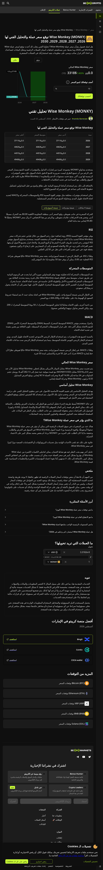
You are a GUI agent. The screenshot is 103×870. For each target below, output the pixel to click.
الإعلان (42, 10)
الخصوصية (59, 866)
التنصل (50, 866)
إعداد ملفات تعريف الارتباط (35, 866)
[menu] (99, 24)
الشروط (68, 866)
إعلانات (59, 837)
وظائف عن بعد (56, 842)
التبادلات (42, 824)
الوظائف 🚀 (57, 820)
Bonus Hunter (69, 10)
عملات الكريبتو (54, 10)
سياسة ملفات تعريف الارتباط (71, 855)
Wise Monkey (81, 30)
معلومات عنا (57, 815)
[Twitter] (89, 757)
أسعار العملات (40, 820)
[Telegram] (77, 757)
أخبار (44, 815)
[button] (49, 509)
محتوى (98, 10)
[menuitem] (99, 16)
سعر (92, 30)
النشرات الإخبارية (85, 10)
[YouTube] (83, 757)
